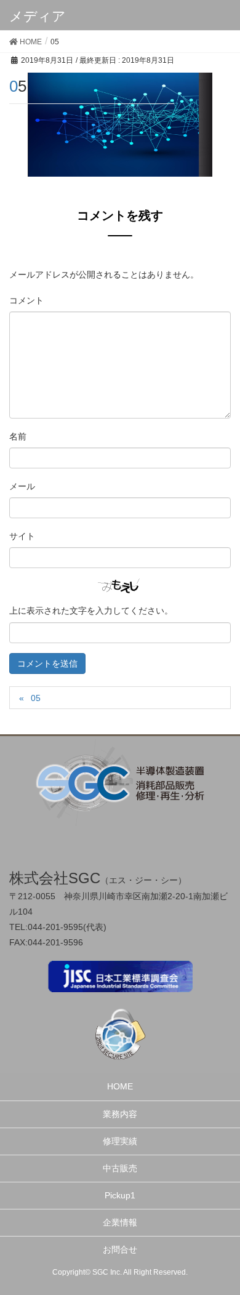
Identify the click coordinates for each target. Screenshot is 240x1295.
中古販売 (120, 1168)
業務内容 (120, 1114)
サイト (22, 536)
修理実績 (120, 1141)
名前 (17, 436)
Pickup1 (120, 1195)
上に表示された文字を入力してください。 (91, 610)
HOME (120, 1086)
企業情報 (120, 1222)
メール (22, 486)
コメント (26, 300)
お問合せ (120, 1249)
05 (36, 698)
